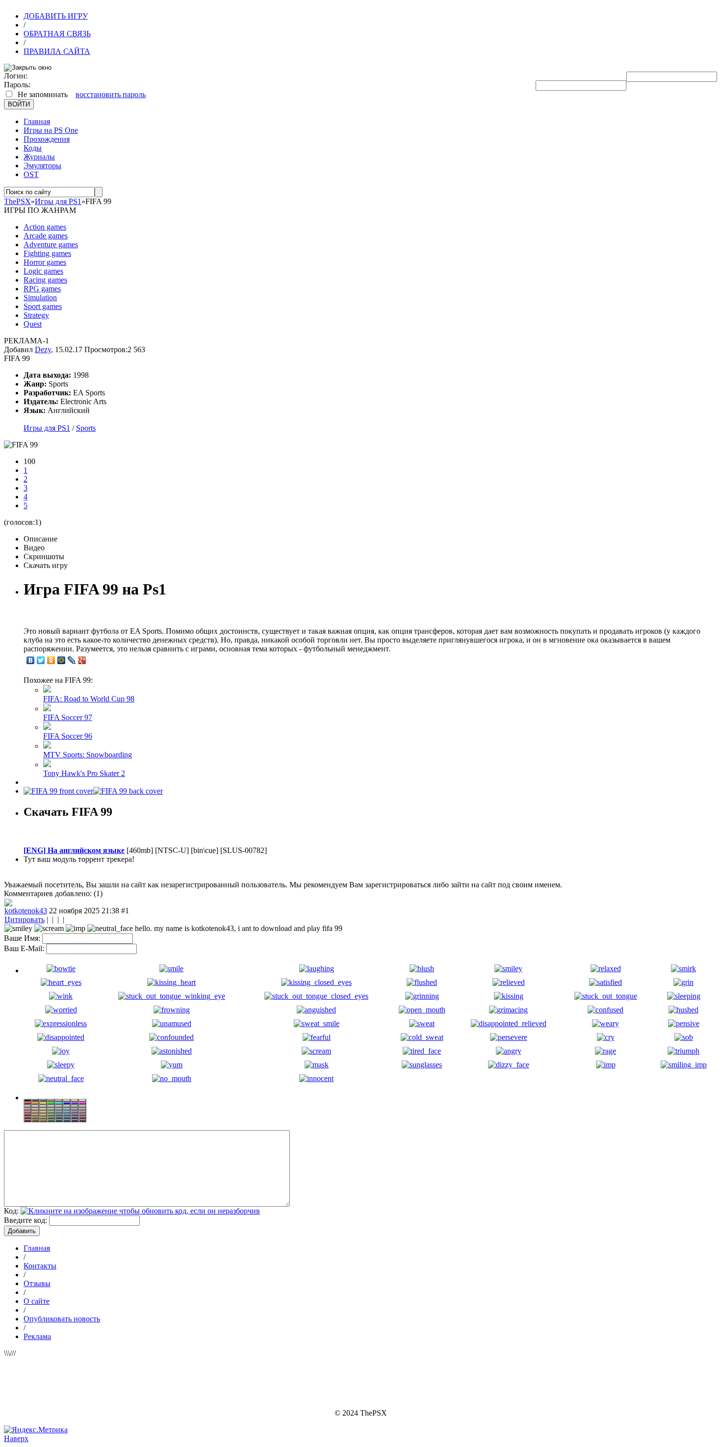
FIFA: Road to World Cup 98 (88, 699)
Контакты (40, 1266)
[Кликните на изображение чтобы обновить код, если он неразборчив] (140, 1211)
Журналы (39, 157)
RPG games (42, 288)
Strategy (36, 315)
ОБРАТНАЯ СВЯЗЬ (57, 33)
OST (31, 174)
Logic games (43, 271)
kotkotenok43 (25, 910)
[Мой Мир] (61, 660)
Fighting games (47, 253)
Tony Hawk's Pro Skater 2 (84, 773)
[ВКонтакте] (31, 660)
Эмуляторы (42, 165)
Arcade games (46, 236)
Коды (33, 148)
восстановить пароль (111, 94)
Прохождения (47, 139)
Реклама (37, 1336)
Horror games (45, 262)
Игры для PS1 (47, 428)
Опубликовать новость (62, 1319)
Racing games (45, 280)
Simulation (40, 297)
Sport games (43, 306)
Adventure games (51, 244)
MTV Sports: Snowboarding (87, 754)
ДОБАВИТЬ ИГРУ (56, 16)
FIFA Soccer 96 (67, 736)
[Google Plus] (82, 660)
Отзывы (37, 1283)
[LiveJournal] (72, 660)
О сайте (37, 1301)
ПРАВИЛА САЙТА (57, 51)
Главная (37, 121)
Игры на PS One (51, 130)
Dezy (43, 349)
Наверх (16, 1438)
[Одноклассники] (51, 660)
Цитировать (24, 919)
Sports (86, 428)
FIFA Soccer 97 (67, 717)
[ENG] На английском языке (74, 850)
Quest (33, 324)
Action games (45, 227)
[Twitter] (41, 660)
